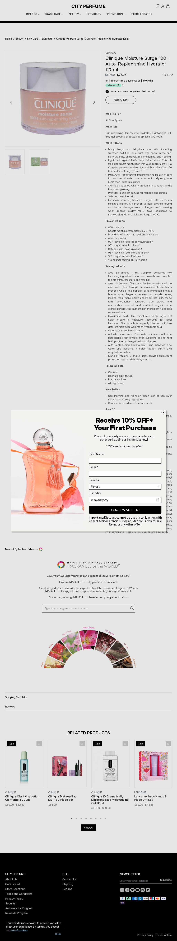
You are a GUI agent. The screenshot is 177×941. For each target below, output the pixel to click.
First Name (97, 454)
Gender (94, 480)
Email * (94, 467)
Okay (58, 934)
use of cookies (19, 930)
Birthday (95, 493)
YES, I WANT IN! (125, 509)
